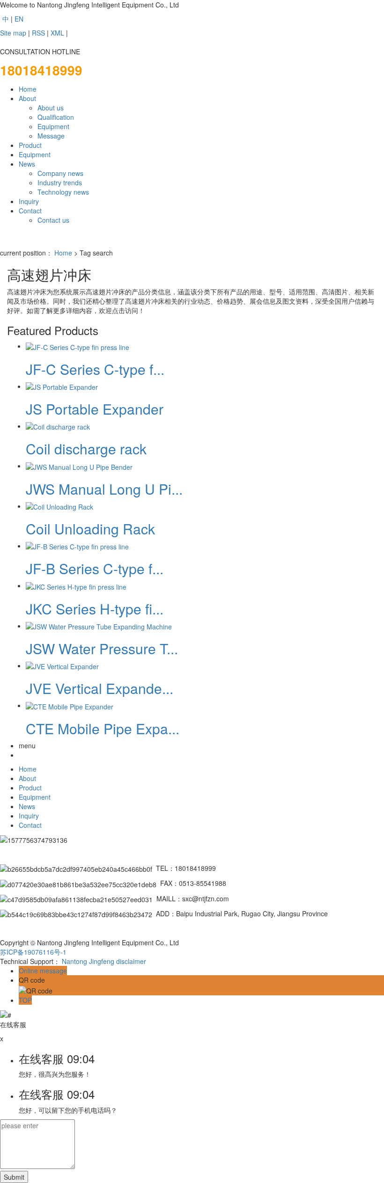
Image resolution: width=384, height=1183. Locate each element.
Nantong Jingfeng (88, 961)
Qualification (55, 117)
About (27, 98)
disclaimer (131, 961)
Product (30, 145)
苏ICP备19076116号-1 (33, 952)
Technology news (63, 192)
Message (51, 135)
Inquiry (29, 201)
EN (19, 18)
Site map (13, 32)
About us (50, 107)
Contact (30, 210)
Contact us (53, 220)
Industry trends (59, 182)
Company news (60, 173)
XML (57, 32)
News (27, 163)
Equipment (53, 126)
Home (28, 89)
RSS (38, 32)
